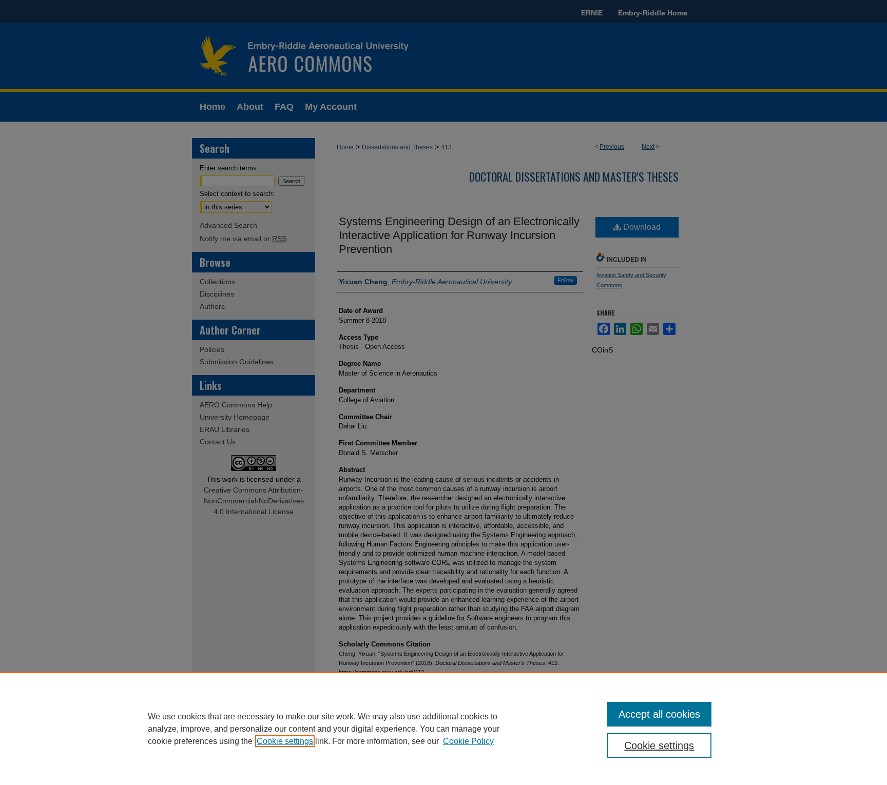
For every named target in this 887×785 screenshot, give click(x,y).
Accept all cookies (659, 714)
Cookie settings (285, 741)
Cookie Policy (468, 741)
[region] (443, 728)
